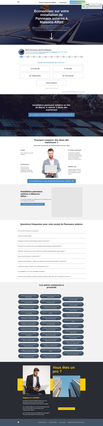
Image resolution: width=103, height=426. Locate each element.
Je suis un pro (63, 2)
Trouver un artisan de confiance (47, 2)
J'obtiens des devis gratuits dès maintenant (51, 45)
